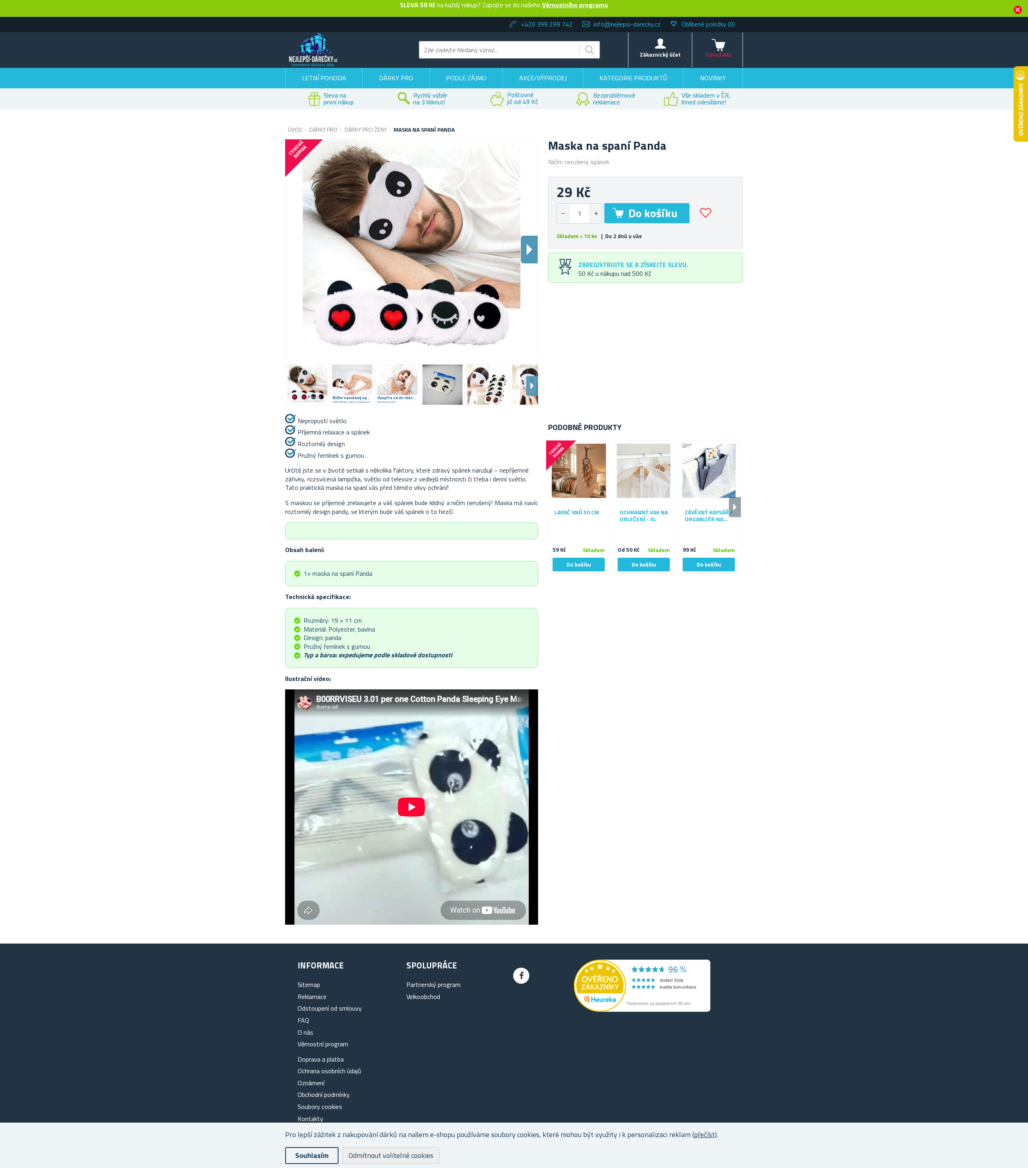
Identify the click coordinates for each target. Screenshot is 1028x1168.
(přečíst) (704, 1134)
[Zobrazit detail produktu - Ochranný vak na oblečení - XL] (644, 471)
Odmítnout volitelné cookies (391, 1155)
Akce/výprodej (543, 78)
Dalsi (529, 249)
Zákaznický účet (660, 54)
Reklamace (312, 996)
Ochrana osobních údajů (329, 1071)
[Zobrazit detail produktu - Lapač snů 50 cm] (579, 471)
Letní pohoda (324, 78)
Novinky (713, 78)
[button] (595, 213)
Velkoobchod (423, 996)
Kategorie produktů (633, 78)
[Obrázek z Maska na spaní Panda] (307, 384)
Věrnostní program (323, 1044)
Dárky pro (396, 78)
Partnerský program (433, 984)
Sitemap (309, 984)
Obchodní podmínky (324, 1094)
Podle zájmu (466, 78)
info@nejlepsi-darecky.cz (627, 24)
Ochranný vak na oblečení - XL (644, 516)
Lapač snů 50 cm (577, 512)
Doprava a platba (321, 1059)
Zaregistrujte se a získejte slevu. (633, 264)
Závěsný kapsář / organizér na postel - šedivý (709, 516)
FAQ (303, 1020)
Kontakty (310, 1118)
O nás (305, 1032)
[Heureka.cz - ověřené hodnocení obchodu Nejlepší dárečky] (642, 1009)
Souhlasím (311, 1155)
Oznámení (311, 1083)
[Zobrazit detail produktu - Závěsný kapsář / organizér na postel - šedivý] (709, 471)
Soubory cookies (320, 1106)
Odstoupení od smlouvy (330, 1008)
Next (532, 386)
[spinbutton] (579, 213)
